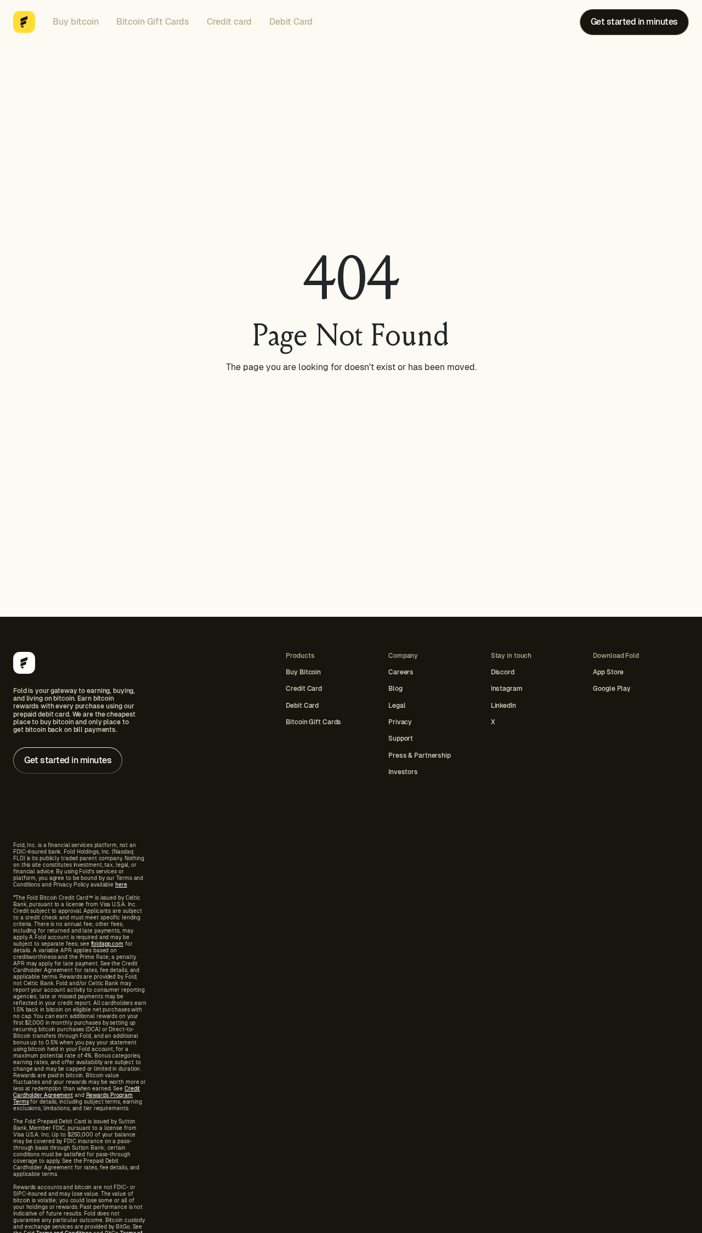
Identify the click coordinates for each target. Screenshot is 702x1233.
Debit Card (291, 21)
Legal (396, 705)
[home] (24, 22)
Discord (502, 672)
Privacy (400, 722)
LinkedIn (503, 705)
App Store (608, 672)
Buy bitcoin (76, 21)
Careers (401, 672)
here (121, 885)
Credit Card (304, 688)
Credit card (229, 21)
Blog (395, 688)
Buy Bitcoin (303, 672)
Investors (403, 772)
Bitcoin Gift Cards (152, 21)
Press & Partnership (419, 755)
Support (400, 738)
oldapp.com (107, 944)
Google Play (612, 688)
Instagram (507, 688)
